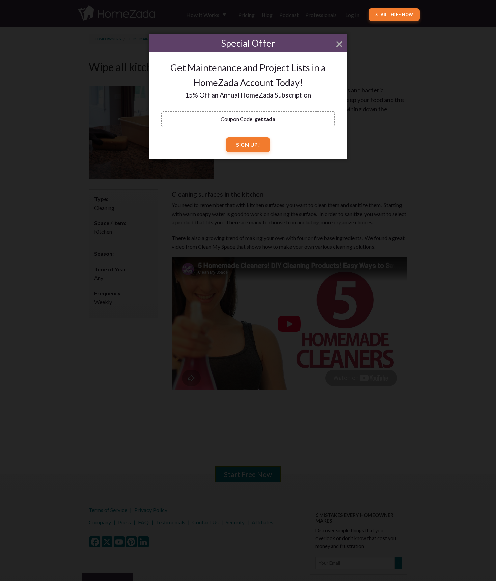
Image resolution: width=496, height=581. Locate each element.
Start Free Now (394, 14)
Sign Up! (248, 144)
